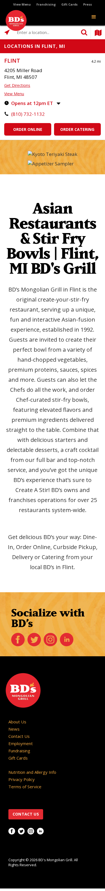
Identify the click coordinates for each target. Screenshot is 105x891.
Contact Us (19, 736)
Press (87, 4)
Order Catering (77, 129)
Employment (20, 743)
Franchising (46, 4)
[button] (93, 17)
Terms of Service (24, 786)
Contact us (26, 814)
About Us (17, 721)
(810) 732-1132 (28, 114)
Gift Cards (69, 4)
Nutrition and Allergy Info (32, 772)
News (14, 729)
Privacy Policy (21, 779)
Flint (12, 60)
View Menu (22, 4)
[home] (15, 20)
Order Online (27, 129)
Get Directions (17, 85)
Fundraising (19, 750)
